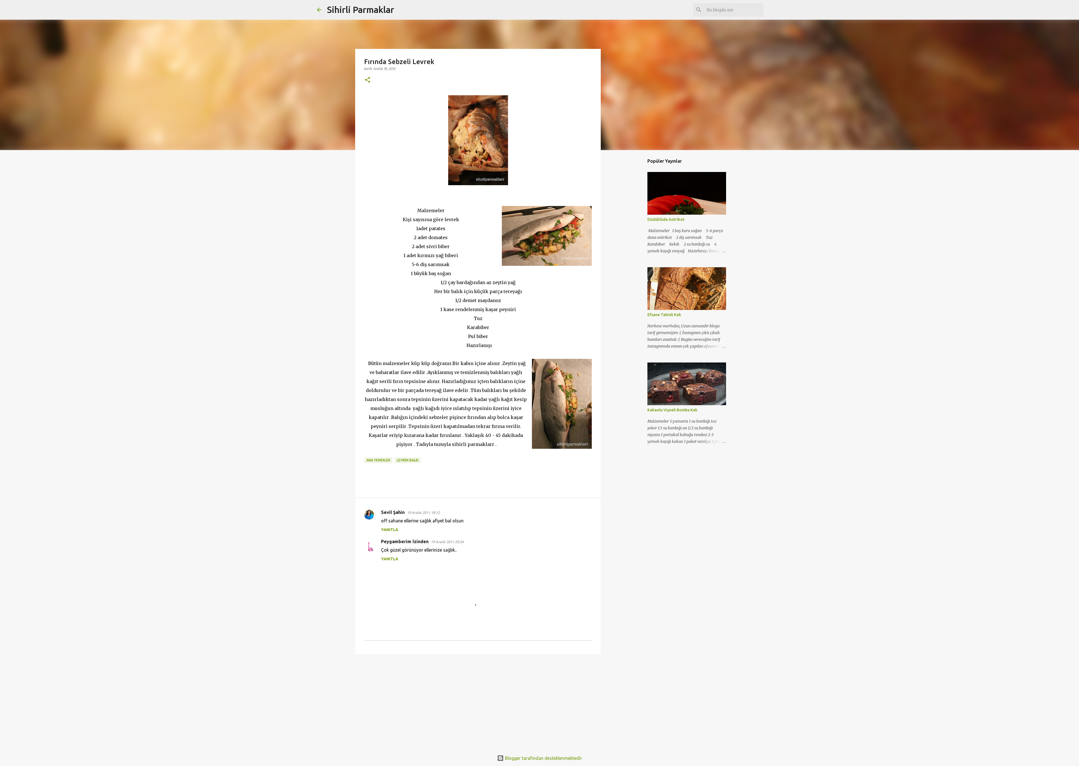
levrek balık (407, 460)
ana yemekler (378, 460)
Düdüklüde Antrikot (665, 219)
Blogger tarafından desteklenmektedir (543, 758)
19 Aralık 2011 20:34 (447, 542)
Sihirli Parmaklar (360, 9)
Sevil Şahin (393, 512)
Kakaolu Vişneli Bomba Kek (672, 410)
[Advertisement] (478, 702)
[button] (367, 80)
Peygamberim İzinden (405, 541)
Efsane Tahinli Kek (664, 314)
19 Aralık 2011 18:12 (423, 513)
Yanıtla (389, 529)
